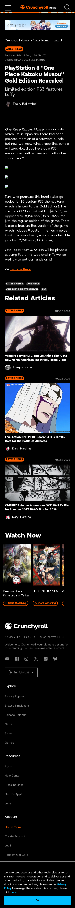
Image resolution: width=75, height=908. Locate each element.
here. (13, 892)
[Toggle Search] (68, 8)
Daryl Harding (21, 448)
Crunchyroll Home (17, 40)
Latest (58, 40)
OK (37, 900)
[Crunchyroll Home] (26, 628)
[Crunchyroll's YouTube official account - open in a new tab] (7, 659)
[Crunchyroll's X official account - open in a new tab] (36, 659)
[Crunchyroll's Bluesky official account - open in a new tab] (55, 659)
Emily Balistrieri (25, 104)
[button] (21, 672)
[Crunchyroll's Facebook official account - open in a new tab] (17, 659)
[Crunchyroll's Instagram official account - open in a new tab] (26, 659)
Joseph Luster (22, 367)
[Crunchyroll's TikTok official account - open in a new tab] (45, 659)
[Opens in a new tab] (37, 25)
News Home (41, 40)
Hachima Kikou (20, 269)
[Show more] (8, 8)
